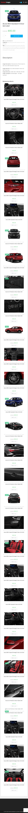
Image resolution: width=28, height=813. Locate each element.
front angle (15, 47)
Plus (9, 48)
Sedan (17, 48)
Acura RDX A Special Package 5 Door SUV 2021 (15, 97)
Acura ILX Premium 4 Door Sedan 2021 (15, 121)
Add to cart (17, 36)
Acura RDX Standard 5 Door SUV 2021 (15, 218)
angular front (15, 45)
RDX (15, 48)
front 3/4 (11, 47)
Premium (12, 48)
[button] (14, 9)
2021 (8, 42)
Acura (11, 42)
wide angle (12, 50)
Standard (21, 48)
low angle (6, 48)
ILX (3, 48)
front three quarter (21, 47)
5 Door (8, 45)
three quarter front (6, 50)
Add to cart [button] (14, 104)
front (8, 47)
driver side (20, 45)
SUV (5, 43)
